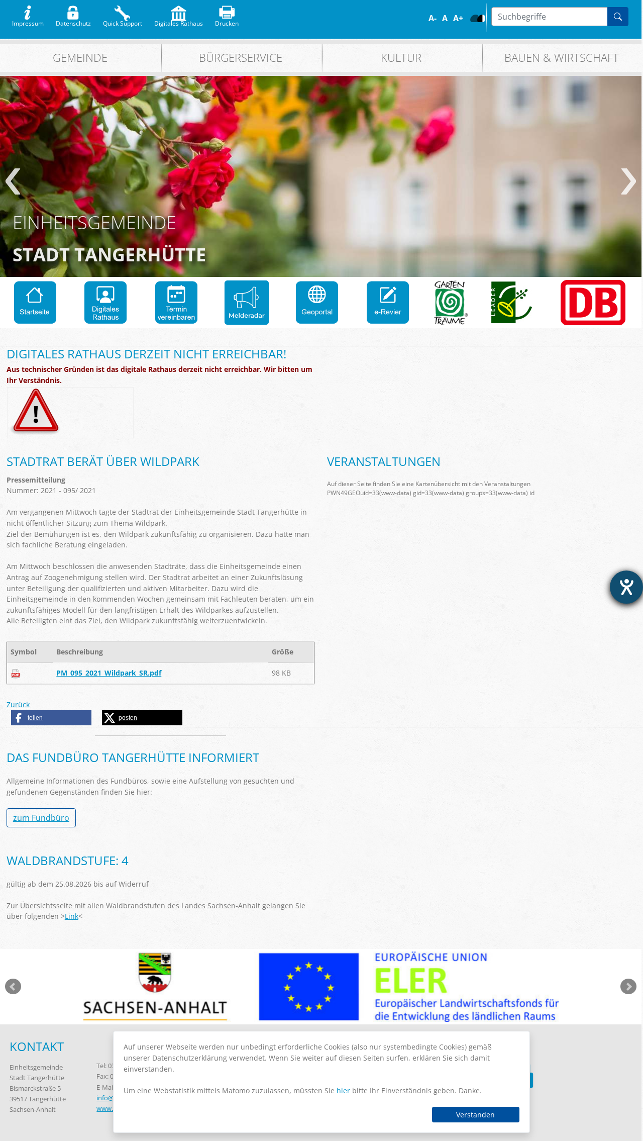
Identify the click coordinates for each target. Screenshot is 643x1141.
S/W (481, 18)
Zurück (18, 704)
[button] (51, 717)
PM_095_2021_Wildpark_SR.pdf (108, 673)
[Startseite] (35, 302)
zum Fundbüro (41, 817)
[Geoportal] (317, 302)
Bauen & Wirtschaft (561, 57)
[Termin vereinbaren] (176, 302)
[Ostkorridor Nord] (593, 302)
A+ (458, 18)
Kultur (401, 57)
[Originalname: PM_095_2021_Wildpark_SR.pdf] (16, 673)
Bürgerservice (240, 57)
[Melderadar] (246, 302)
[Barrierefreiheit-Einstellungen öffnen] (626, 587)
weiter (628, 181)
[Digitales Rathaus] (105, 302)
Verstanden (475, 1114)
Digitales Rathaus (178, 21)
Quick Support (122, 21)
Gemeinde (80, 57)
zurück (13, 181)
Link (71, 916)
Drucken (227, 21)
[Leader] (511, 302)
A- (432, 18)
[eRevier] (387, 302)
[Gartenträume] (451, 302)
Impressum (28, 21)
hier (343, 1090)
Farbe (474, 18)
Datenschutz (73, 21)
